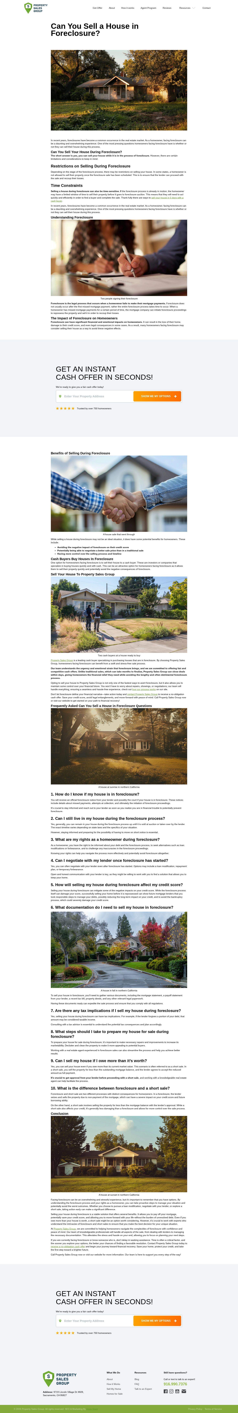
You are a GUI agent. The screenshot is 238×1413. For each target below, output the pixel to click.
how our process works (144, 689)
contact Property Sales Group (142, 694)
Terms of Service (213, 1409)
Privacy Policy (195, 1409)
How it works (127, 8)
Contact (206, 8)
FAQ (137, 1384)
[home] (36, 8)
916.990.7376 (175, 1384)
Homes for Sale (115, 1393)
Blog (137, 1379)
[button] (187, 8)
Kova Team (92, 1409)
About (112, 8)
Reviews (167, 8)
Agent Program (148, 8)
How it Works (113, 1384)
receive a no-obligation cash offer (68, 1246)
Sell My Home (114, 1389)
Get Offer (97, 8)
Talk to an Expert (143, 1389)
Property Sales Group (62, 660)
